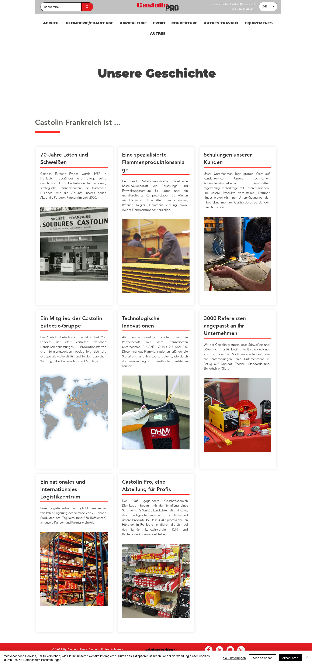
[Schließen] (306, 658)
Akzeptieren (290, 658)
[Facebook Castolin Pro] (208, 650)
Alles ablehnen (263, 658)
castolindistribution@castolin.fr (234, 4)
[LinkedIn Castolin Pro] (219, 650)
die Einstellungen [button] (234, 658)
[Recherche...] (87, 7)
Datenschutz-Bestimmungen (42, 660)
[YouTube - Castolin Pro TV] (230, 650)
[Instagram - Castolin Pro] (241, 650)
